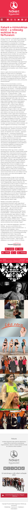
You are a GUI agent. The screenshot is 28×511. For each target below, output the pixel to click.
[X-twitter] (15, 19)
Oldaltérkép (7, 507)
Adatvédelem (14, 508)
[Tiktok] (25, 19)
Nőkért (14, 11)
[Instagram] (11, 19)
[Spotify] (22, 19)
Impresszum (14, 507)
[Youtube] (18, 19)
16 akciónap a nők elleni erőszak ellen (14, 474)
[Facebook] (7, 19)
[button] (9, 249)
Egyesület (14, 14)
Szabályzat (21, 507)
